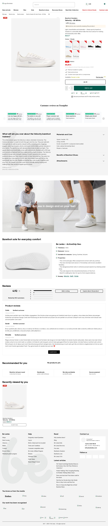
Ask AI (67, 35)
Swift (71, 276)
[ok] (72, 5)
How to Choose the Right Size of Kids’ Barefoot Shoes (66, 486)
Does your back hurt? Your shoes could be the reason (67, 476)
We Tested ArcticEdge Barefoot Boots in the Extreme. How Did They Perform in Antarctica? (67, 466)
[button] (81, 134)
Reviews (6, 286)
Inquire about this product (91, 291)
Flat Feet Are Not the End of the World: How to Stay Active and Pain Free (66, 481)
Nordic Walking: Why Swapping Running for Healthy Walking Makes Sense (67, 471)
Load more (53, 352)
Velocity (66, 276)
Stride (76, 276)
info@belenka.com (91, 448)
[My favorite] (96, 4)
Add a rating (66, 291)
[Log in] (100, 4)
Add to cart (88, 88)
